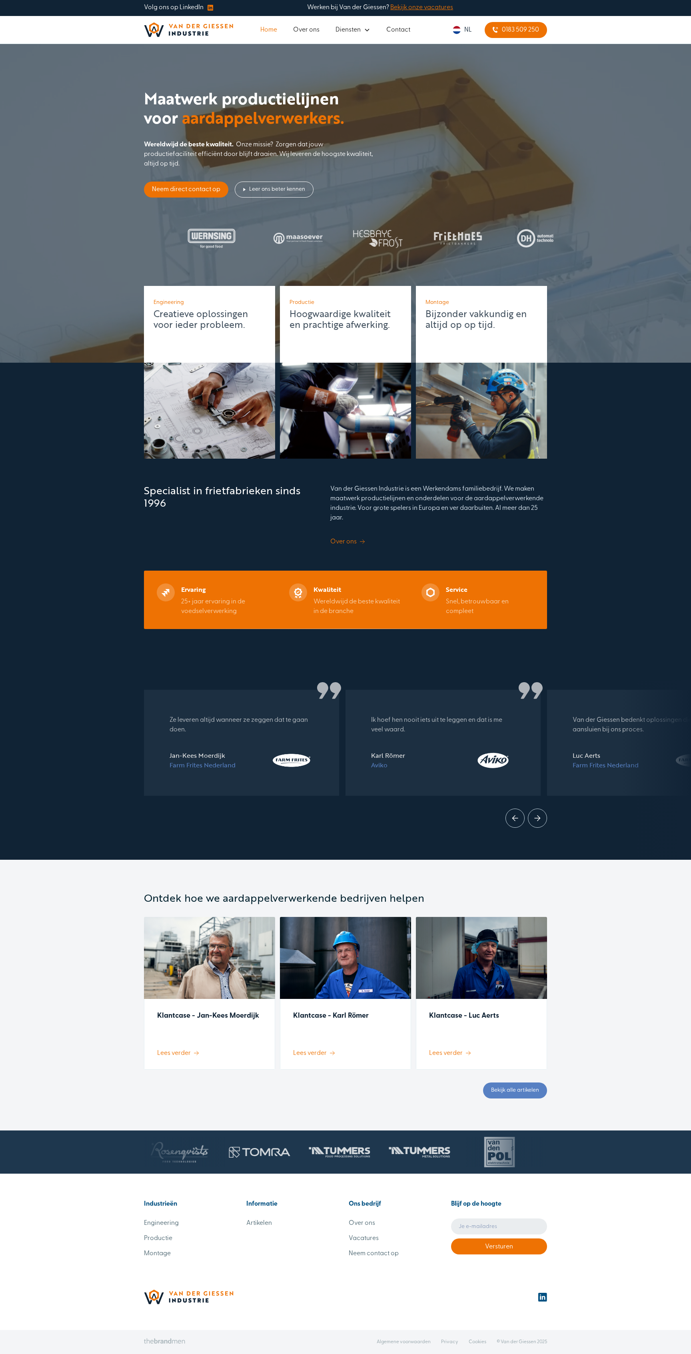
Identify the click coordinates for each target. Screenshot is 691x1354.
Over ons (306, 30)
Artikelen (259, 1223)
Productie (158, 1238)
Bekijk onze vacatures (421, 7)
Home (268, 30)
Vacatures (364, 1238)
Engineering (161, 1223)
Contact (398, 30)
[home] (188, 29)
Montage (157, 1253)
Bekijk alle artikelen (515, 1090)
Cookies (477, 1342)
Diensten (348, 30)
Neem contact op (374, 1253)
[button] (353, 30)
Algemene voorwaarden (404, 1342)
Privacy (449, 1342)
